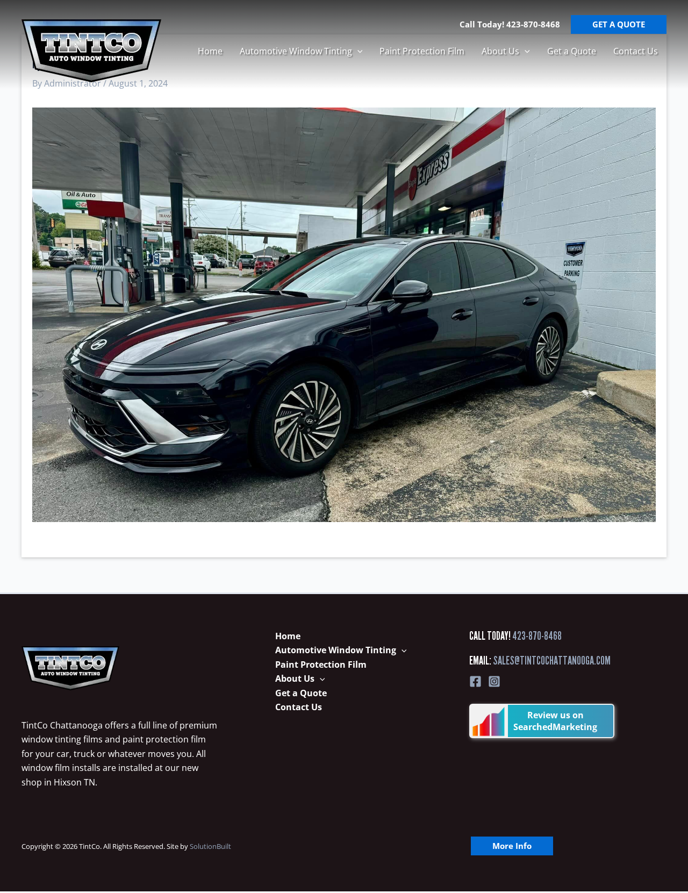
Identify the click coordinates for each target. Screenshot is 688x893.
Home (210, 51)
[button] (357, 51)
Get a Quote (571, 51)
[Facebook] (475, 681)
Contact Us (635, 51)
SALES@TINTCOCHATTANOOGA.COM (552, 660)
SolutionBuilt (210, 846)
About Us (500, 51)
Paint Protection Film (421, 51)
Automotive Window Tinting (296, 51)
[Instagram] (494, 681)
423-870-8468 (537, 635)
